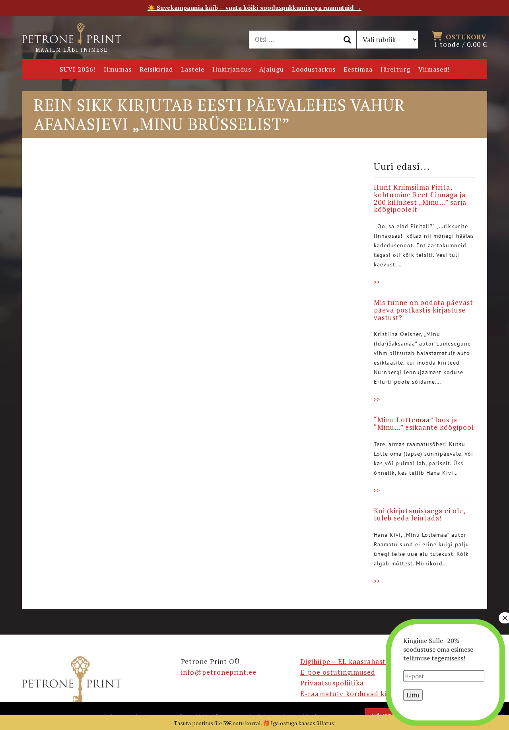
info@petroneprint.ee (218, 672)
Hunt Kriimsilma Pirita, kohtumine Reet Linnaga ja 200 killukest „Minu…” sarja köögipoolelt (420, 198)
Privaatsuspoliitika (332, 682)
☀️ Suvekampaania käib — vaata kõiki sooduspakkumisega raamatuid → (254, 8)
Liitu (413, 695)
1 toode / (460, 40)
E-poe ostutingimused (337, 672)
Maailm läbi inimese (71, 49)
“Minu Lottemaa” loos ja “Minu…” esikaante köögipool (424, 423)
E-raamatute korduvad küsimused (358, 693)
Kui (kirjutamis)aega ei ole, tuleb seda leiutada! (419, 514)
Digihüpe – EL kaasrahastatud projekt (364, 661)
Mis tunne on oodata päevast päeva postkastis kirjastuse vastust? (423, 310)
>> (377, 281)
